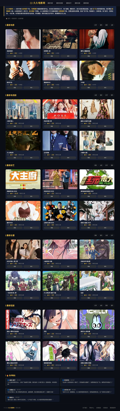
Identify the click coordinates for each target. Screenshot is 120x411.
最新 (106, 25)
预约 (31, 56)
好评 (96, 25)
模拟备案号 (113, 408)
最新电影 (50, 3)
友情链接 (98, 408)
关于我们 (85, 408)
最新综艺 (69, 3)
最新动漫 (77, 3)
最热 (101, 25)
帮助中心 (91, 408)
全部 (112, 25)
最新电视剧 (59, 3)
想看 (15, 56)
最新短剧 (86, 3)
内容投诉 (105, 408)
